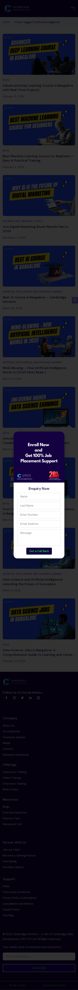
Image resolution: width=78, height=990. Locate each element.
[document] (39, 495)
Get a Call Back (39, 551)
